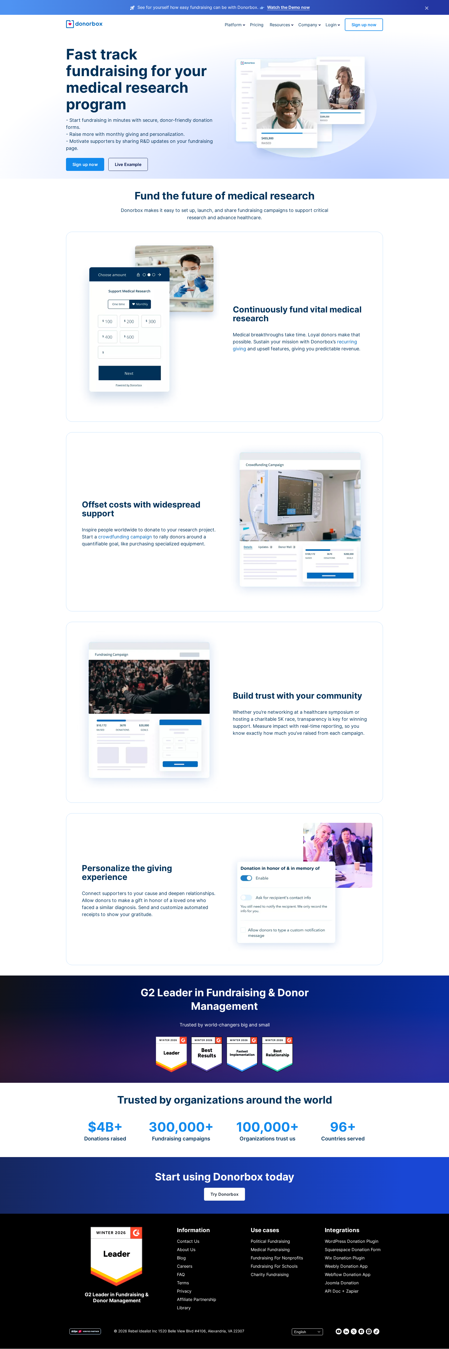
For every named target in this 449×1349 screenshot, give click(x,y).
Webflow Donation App (348, 1274)
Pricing (256, 24)
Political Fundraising (270, 1241)
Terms (183, 1282)
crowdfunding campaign (125, 536)
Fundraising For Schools (274, 1266)
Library (184, 1307)
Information (193, 1230)
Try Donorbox (224, 1194)
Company (307, 24)
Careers (184, 1266)
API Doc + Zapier (342, 1291)
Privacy (184, 1291)
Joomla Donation (342, 1282)
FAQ (181, 1274)
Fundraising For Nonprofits (277, 1257)
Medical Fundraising (270, 1249)
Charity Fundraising (270, 1274)
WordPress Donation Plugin (351, 1241)
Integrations (342, 1230)
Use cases (265, 1230)
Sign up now (364, 24)
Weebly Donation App (346, 1266)
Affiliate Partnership (196, 1299)
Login (331, 24)
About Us (186, 1249)
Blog (181, 1257)
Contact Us (188, 1241)
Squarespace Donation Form (353, 1249)
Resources (280, 24)
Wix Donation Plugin (345, 1257)
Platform (233, 24)
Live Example (128, 164)
